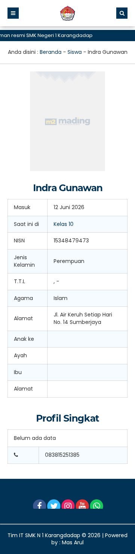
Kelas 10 (64, 224)
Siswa (75, 52)
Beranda (51, 52)
